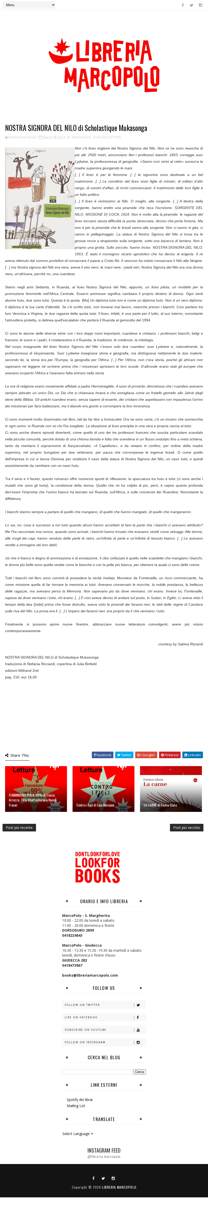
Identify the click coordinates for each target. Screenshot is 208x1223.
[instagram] (200, 5)
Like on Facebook (81, 1017)
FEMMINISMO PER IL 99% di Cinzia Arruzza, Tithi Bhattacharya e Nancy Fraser (32, 800)
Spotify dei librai (80, 1099)
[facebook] (182, 5)
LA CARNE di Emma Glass (160, 805)
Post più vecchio (186, 827)
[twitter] (191, 5)
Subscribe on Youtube (86, 1030)
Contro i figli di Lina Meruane (95, 805)
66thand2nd (81, 137)
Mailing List (76, 1105)
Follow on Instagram (85, 1042)
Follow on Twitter (82, 1005)
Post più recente (19, 827)
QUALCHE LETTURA (107, 137)
